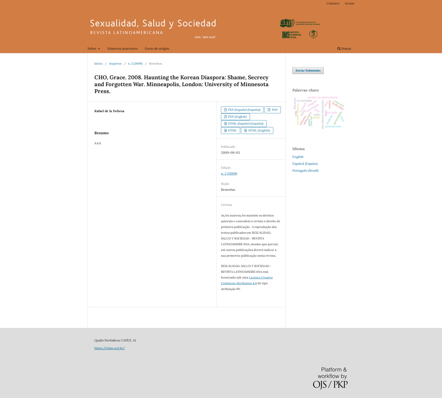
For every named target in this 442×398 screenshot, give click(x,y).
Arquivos (115, 63)
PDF (274, 110)
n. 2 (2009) (135, 63)
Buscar (345, 48)
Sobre (92, 48)
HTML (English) (259, 130)
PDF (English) (237, 117)
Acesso (350, 3)
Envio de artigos (157, 48)
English (297, 157)
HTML (232, 130)
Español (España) (304, 164)
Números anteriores (122, 48)
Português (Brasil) (305, 170)
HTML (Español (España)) (245, 123)
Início (98, 63)
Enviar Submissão (308, 70)
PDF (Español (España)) (243, 110)
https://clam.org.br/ (109, 348)
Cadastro (333, 3)
